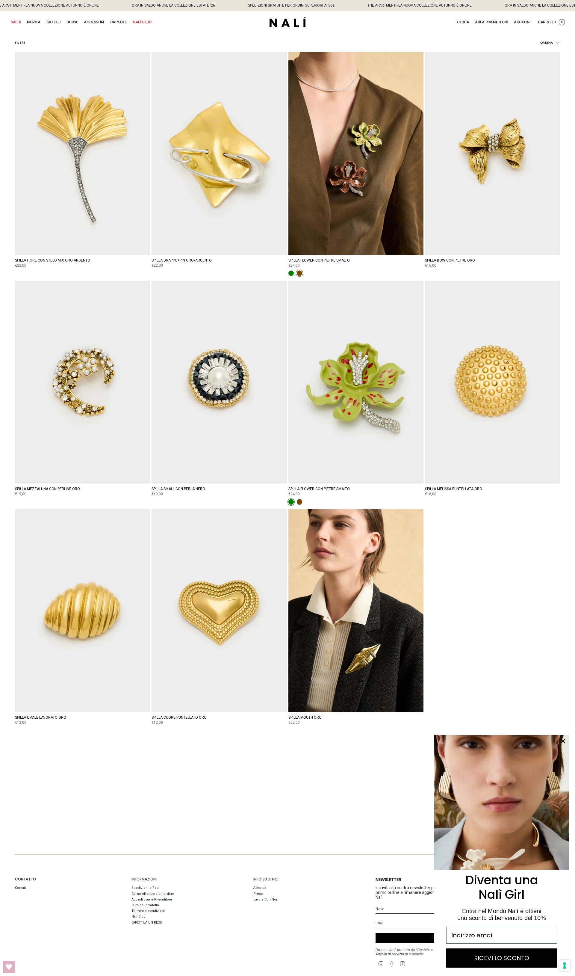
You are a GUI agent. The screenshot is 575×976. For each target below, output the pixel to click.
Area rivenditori (491, 22)
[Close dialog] (563, 741)
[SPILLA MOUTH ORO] (355, 610)
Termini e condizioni (148, 911)
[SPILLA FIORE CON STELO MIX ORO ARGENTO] (82, 153)
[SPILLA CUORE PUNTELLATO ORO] (219, 610)
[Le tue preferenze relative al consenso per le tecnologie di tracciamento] (564, 965)
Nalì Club (138, 916)
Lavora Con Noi (265, 899)
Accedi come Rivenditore (151, 899)
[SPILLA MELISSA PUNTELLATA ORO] (492, 382)
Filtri (20, 42)
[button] (15, 22)
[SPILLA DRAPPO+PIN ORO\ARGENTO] (219, 153)
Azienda (259, 888)
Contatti (21, 888)
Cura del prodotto (145, 905)
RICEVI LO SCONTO (501, 958)
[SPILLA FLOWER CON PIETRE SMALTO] (355, 153)
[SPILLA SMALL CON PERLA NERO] (219, 382)
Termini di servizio (390, 954)
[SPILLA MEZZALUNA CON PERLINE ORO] (82, 382)
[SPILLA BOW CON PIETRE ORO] (492, 153)
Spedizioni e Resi (145, 888)
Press (258, 894)
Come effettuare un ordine (152, 894)
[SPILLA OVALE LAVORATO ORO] (82, 610)
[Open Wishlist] (9, 967)
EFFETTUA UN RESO (146, 922)
